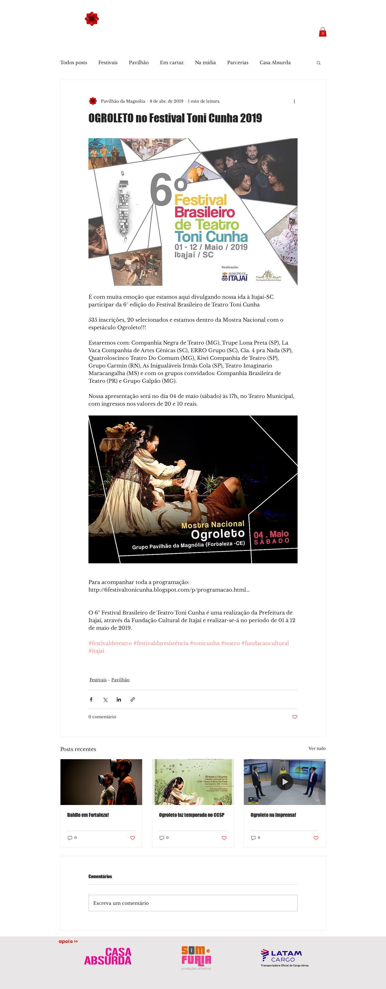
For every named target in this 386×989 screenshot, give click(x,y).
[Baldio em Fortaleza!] (101, 782)
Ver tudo (317, 748)
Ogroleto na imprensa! (273, 815)
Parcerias (237, 62)
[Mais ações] (294, 101)
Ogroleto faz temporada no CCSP (191, 815)
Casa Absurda (275, 62)
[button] (323, 31)
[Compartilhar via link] (132, 699)
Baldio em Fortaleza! (88, 815)
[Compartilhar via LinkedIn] (119, 699)
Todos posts (73, 62)
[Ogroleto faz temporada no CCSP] (193, 782)
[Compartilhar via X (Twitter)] (105, 699)
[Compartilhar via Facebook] (91, 699)
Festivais (108, 62)
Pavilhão (139, 62)
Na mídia (205, 62)
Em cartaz (172, 62)
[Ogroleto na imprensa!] (285, 782)
